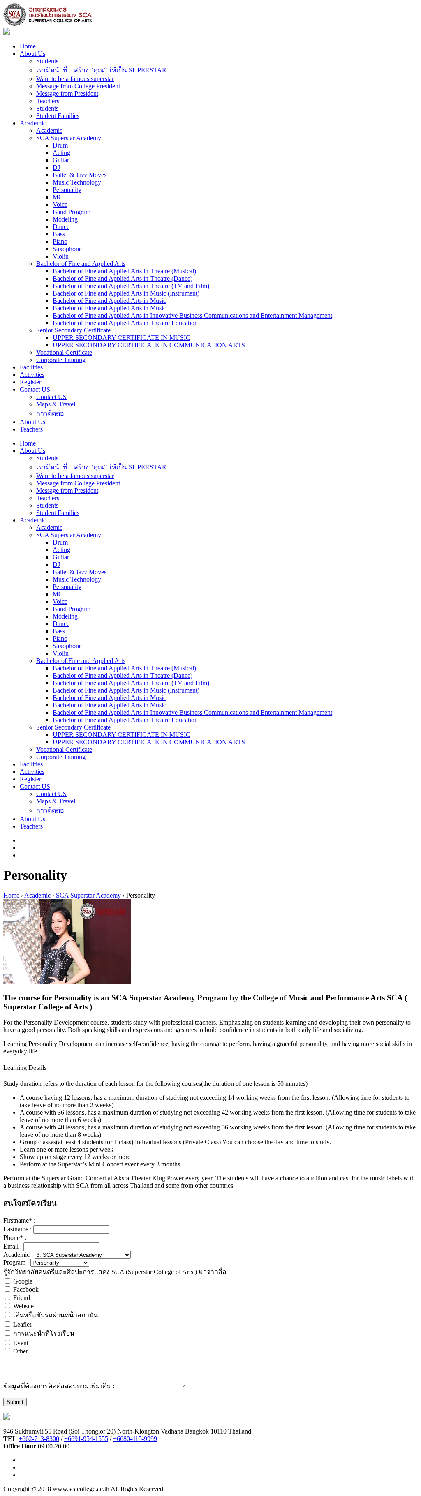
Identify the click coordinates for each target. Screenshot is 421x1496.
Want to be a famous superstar (75, 78)
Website (23, 1305)
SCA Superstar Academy (68, 137)
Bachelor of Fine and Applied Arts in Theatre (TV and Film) (131, 285)
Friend (21, 1297)
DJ (56, 167)
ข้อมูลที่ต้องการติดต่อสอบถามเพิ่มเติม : (59, 1386)
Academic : (19, 1254)
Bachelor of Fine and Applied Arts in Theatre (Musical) (124, 271)
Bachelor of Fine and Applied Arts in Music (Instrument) (126, 293)
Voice (60, 204)
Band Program (71, 211)
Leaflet (22, 1324)
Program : (16, 1262)
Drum (60, 145)
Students (47, 61)
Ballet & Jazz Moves (79, 174)
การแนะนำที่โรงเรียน (43, 1333)
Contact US (35, 389)
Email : (13, 1246)
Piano (60, 241)
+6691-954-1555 (86, 1438)
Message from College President (78, 86)
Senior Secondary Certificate (73, 330)
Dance (61, 226)
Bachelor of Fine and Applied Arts (80, 263)
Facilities (31, 367)
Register (30, 382)
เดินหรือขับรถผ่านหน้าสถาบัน (55, 1314)
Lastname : (18, 1229)
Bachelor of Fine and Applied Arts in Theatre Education (125, 322)
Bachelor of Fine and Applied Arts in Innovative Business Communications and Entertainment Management (192, 315)
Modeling (65, 219)
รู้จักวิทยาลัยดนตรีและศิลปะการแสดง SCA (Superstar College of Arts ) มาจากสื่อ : (116, 1271)
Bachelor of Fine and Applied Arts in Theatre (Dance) (122, 278)
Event (20, 1342)
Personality (67, 189)
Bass (59, 234)
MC (58, 197)
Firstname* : (20, 1220)
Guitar (61, 160)
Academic (33, 123)
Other (20, 1351)
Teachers (47, 100)
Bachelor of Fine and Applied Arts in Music (109, 300)
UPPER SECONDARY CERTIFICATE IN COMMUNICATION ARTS (149, 345)
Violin (61, 256)
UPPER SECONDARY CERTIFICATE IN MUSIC (121, 337)
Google (22, 1281)
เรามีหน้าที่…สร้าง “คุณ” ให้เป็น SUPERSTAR (101, 70)
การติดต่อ (50, 413)
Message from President (67, 93)
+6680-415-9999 (135, 1438)
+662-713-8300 (39, 1438)
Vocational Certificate (64, 352)
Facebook (26, 1289)
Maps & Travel (55, 404)
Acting (61, 152)
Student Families (57, 115)
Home (28, 46)
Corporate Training (61, 359)
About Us (32, 53)
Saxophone (67, 248)
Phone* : (15, 1237)
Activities (32, 374)
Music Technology (77, 182)
